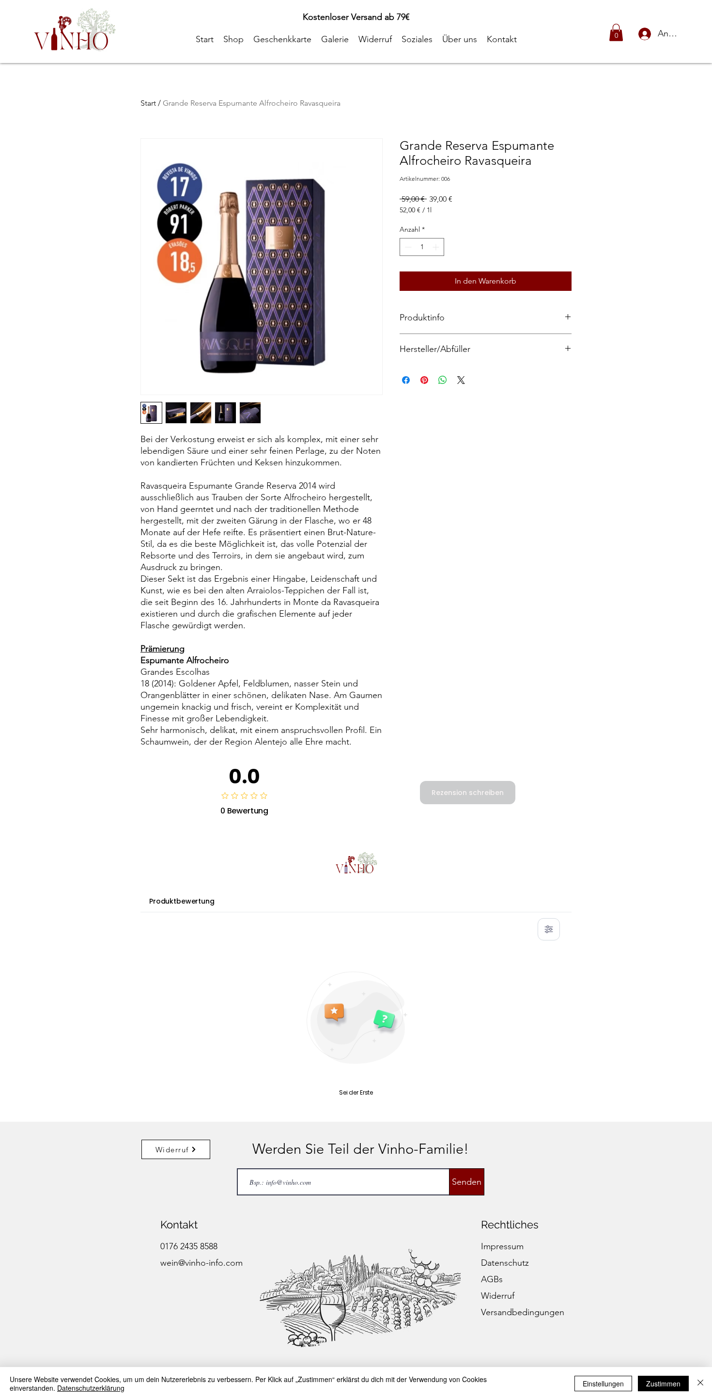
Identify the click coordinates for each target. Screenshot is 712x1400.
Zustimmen (663, 1383)
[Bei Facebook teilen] (406, 380)
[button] (616, 32)
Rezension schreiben (468, 792)
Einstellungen (603, 1383)
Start (148, 103)
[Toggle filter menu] (549, 929)
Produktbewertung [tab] (182, 901)
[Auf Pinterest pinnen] (424, 380)
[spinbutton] (422, 247)
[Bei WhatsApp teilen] (443, 380)
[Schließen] (700, 1383)
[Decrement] (407, 247)
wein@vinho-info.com (201, 1262)
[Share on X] (461, 380)
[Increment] (437, 247)
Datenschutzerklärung (90, 1388)
